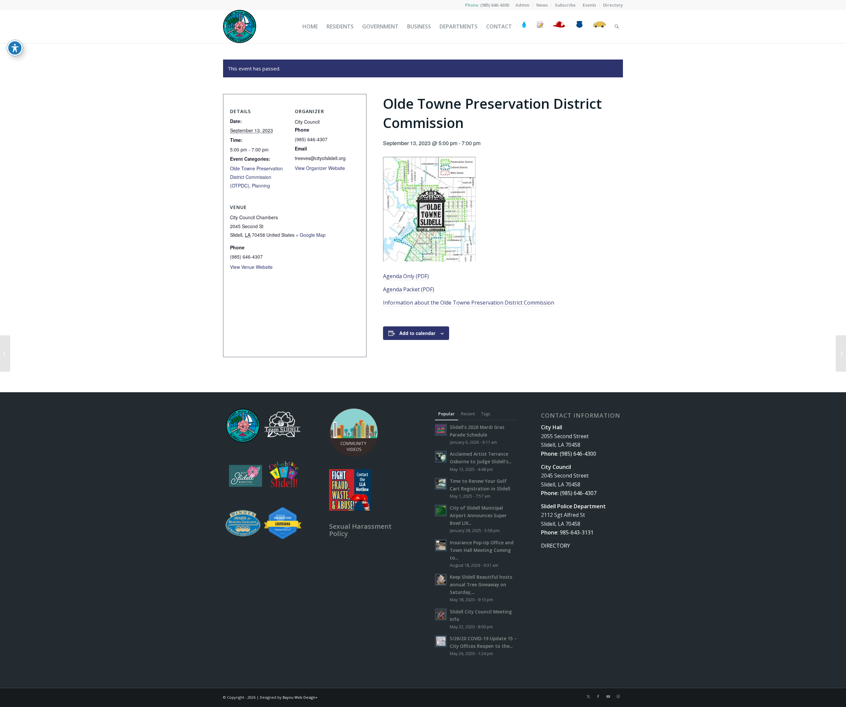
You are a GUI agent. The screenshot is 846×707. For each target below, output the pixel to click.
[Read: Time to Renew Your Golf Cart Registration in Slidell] (441, 484)
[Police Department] (579, 26)
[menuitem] (522, 5)
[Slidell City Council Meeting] (5, 353)
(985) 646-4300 (494, 5)
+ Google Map (311, 234)
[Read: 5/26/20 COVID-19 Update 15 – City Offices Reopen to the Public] (441, 641)
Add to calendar (417, 333)
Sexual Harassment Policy (360, 530)
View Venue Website (251, 267)
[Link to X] (588, 696)
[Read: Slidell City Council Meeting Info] (441, 614)
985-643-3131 (577, 532)
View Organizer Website (320, 168)
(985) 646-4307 (578, 493)
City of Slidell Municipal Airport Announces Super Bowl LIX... (478, 515)
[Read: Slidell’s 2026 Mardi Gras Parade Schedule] (441, 430)
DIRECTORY (555, 545)
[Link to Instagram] (618, 696)
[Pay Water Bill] (524, 26)
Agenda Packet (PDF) (408, 289)
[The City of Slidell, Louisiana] (239, 26)
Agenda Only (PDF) (406, 276)
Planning (261, 185)
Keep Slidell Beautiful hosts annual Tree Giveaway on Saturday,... (481, 584)
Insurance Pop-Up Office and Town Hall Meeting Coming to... (482, 550)
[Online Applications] (540, 26)
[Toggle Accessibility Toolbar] (15, 48)
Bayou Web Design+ (300, 697)
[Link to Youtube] (608, 696)
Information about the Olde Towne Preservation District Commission (468, 302)
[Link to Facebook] (598, 696)
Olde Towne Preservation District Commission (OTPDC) (256, 177)
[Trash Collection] (599, 26)
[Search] (616, 26)
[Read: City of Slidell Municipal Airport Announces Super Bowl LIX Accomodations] (441, 511)
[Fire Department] (558, 26)
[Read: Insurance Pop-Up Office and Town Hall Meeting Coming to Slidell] (441, 545)
